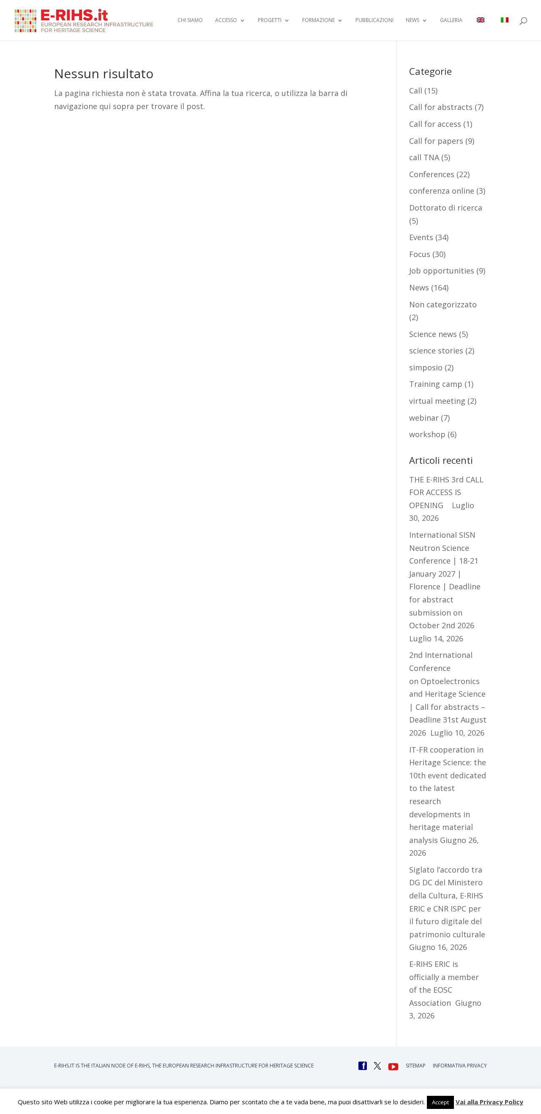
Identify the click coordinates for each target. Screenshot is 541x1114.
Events (421, 237)
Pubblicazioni (374, 20)
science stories (436, 350)
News (419, 287)
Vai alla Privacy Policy (489, 1102)
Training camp (435, 384)
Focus (419, 254)
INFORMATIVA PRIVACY (460, 1065)
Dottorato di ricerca (445, 208)
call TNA (424, 157)
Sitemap (416, 1065)
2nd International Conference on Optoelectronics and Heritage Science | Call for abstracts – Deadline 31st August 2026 (447, 694)
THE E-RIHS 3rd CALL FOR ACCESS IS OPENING (446, 492)
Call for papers (436, 141)
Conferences (431, 174)
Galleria (451, 20)
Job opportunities (441, 270)
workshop (427, 434)
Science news (433, 334)
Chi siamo (190, 20)
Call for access (435, 124)
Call (415, 90)
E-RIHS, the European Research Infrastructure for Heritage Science (224, 1065)
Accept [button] (440, 1102)
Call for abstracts (441, 107)
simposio (426, 367)
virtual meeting (437, 401)
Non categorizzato (443, 304)
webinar (424, 418)
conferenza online (441, 191)
